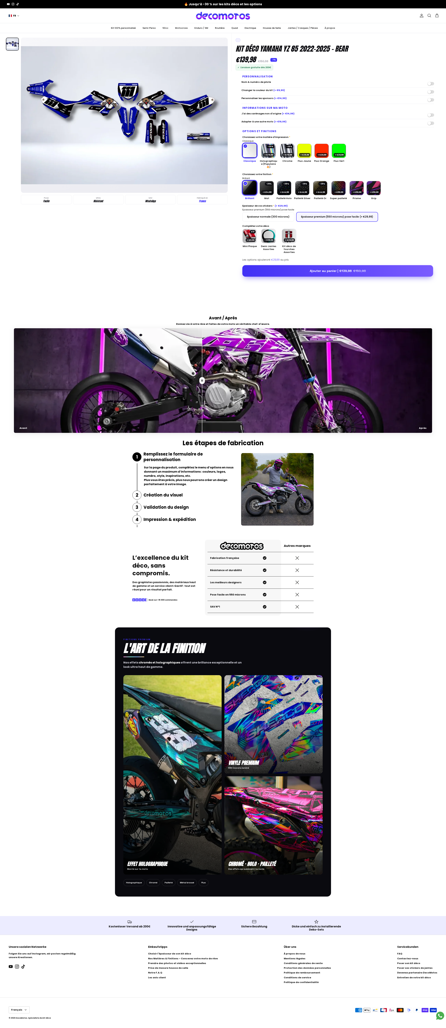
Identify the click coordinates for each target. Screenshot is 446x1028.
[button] (14, 16)
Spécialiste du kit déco (39, 1018)
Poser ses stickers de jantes (415, 968)
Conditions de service (297, 977)
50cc (165, 28)
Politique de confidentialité (301, 982)
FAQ (399, 953)
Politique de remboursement (302, 972)
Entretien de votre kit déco (414, 977)
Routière (220, 28)
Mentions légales (294, 958)
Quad (234, 28)
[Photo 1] (12, 44)
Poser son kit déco (408, 963)
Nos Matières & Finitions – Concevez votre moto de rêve (183, 958)
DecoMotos (21, 1018)
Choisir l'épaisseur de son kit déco (169, 953)
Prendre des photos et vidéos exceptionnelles (177, 963)
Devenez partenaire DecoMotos (417, 972)
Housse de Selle (272, 28)
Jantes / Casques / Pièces (303, 28)
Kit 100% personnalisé (123, 28)
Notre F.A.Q (155, 972)
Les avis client (157, 977)
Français (16, 1009)
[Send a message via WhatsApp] (440, 1016)
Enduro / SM (201, 28)
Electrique (250, 28)
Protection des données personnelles (307, 968)
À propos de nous (294, 953)
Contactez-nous (407, 958)
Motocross (181, 28)
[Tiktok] (17, 4)
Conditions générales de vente (303, 963)
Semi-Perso (149, 28)
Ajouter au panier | (338, 271)
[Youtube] (8, 4)
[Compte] (421, 16)
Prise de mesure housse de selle (168, 968)
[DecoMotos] (223, 16)
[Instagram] (13, 4)
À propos (330, 28)
